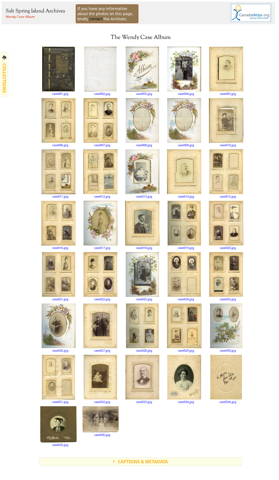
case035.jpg (60, 445)
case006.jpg (60, 145)
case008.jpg (144, 145)
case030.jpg (228, 350)
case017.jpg (102, 248)
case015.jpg (228, 196)
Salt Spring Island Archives (35, 11)
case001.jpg (60, 94)
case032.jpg (102, 402)
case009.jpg (186, 145)
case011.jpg (60, 196)
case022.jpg (102, 299)
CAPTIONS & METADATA (143, 462)
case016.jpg (60, 248)
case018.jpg (144, 248)
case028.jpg (144, 350)
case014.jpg (186, 196)
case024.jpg (186, 299)
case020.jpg (228, 248)
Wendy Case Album (20, 17)
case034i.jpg (227, 402)
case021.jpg (60, 299)
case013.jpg (144, 196)
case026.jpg (60, 350)
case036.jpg (102, 435)
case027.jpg (102, 350)
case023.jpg (144, 299)
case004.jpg (186, 94)
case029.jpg (186, 350)
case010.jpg (228, 145)
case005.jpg (228, 94)
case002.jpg (102, 94)
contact (95, 18)
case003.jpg (144, 94)
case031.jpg (60, 402)
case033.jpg (144, 402)
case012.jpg (102, 196)
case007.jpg (102, 145)
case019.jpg (186, 248)
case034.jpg (186, 402)
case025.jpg (228, 299)
